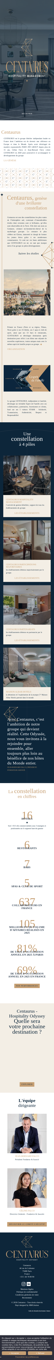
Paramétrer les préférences (27, 1357)
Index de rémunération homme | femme (39, 1311)
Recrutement (27, 1298)
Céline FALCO (27, 1210)
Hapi (17, 1305)
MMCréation (34, 1305)
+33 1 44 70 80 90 (27, 1277)
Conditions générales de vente (27, 1295)
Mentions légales (27, 1289)
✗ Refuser (40, 1353)
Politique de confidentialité (27, 1292)
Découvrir (27, 114)
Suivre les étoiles (25, 253)
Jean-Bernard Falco (27, 1156)
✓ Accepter (14, 1353)
